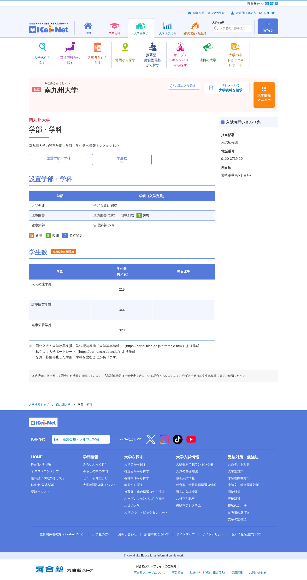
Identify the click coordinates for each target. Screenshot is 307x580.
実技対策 (234, 498)
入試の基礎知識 (187, 471)
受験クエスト (40, 492)
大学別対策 (235, 471)
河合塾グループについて (149, 572)
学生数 (122, 158)
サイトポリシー (213, 534)
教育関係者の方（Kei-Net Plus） (257, 13)
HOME (37, 457)
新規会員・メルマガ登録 (209, 13)
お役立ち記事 (185, 498)
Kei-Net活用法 (41, 464)
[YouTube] (191, 442)
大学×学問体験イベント (99, 485)
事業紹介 (177, 572)
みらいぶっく (92, 464)
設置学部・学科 (58, 158)
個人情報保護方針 (243, 534)
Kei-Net (38, 439)
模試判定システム (188, 505)
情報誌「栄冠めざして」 (48, 478)
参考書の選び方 (239, 512)
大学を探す (133, 457)
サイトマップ (185, 534)
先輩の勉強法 (237, 519)
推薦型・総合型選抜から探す (144, 492)
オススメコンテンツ (45, 471)
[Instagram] (164, 442)
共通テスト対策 (239, 464)
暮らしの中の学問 (95, 471)
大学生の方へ (101, 534)
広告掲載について (156, 534)
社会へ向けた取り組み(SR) (207, 572)
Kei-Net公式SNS (130, 439)
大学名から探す (135, 464)
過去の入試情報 (187, 492)
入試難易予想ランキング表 (194, 464)
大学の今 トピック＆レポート (146, 512)
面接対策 (234, 492)
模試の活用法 (237, 505)
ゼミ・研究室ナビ (95, 478)
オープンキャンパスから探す (144, 498)
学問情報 (90, 457)
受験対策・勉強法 (243, 457)
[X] (151, 442)
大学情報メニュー (264, 97)
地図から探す (133, 485)
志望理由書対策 (239, 478)
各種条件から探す (136, 478)
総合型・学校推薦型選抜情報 (196, 485)
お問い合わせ (127, 534)
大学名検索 (218, 22)
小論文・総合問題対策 (243, 485)
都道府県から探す (136, 471)
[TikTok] (178, 442)
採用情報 (237, 572)
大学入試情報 (187, 457)
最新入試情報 (185, 478)
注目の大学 (132, 505)
